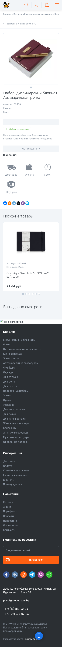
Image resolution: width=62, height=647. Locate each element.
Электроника (11, 358)
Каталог (8, 502)
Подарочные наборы (15, 390)
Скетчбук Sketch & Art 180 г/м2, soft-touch (28, 275)
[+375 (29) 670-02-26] (36, 5)
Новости (8, 516)
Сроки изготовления (16, 470)
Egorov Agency (33, 639)
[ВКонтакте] (5, 203)
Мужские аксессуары (16, 437)
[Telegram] (14, 203)
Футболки (9, 367)
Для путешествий (14, 418)
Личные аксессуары (15, 432)
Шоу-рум (8, 479)
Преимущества (12, 484)
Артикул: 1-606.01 (16, 263)
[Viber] (23, 203)
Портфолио (10, 511)
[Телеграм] (32, 574)
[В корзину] (47, 5)
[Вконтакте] (15, 574)
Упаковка (8, 404)
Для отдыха (10, 377)
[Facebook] (6, 574)
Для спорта (10, 386)
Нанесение (10, 520)
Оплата (7, 465)
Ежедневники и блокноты (19, 339)
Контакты (9, 530)
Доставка (9, 461)
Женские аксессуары (16, 423)
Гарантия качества (15, 475)
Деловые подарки (14, 409)
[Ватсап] (49, 574)
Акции (7, 506)
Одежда (8, 372)
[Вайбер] (41, 574)
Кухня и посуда (12, 353)
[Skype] (27, 203)
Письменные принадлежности (22, 349)
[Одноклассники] (9, 203)
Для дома (9, 381)
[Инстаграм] (23, 574)
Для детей (9, 414)
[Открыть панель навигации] (57, 5)
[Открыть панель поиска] (26, 5)
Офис (6, 344)
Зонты (7, 395)
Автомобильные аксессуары (20, 363)
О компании (10, 525)
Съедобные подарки (15, 441)
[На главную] (6, 4)
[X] (18, 203)
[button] (31, 87)
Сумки (7, 400)
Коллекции (10, 428)
